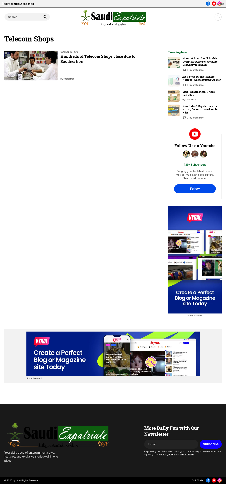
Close (220, 4)
